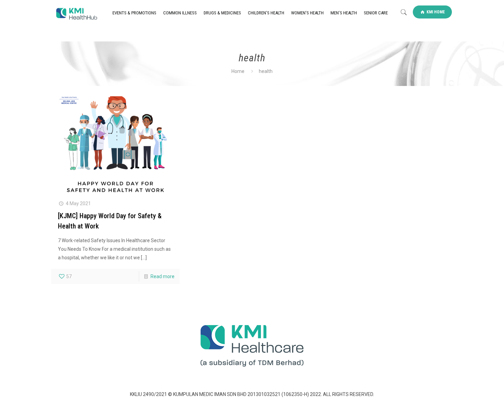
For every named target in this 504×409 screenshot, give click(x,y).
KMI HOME (435, 12)
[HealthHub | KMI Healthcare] (76, 13)
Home (237, 71)
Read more (163, 276)
